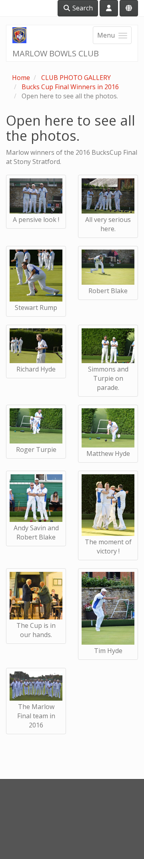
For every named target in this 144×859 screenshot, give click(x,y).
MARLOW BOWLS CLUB (55, 53)
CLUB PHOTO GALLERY (76, 77)
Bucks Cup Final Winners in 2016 (70, 86)
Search (82, 8)
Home (21, 77)
